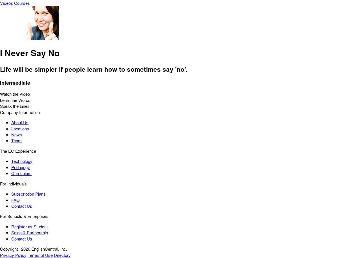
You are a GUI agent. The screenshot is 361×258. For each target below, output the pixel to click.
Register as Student (29, 226)
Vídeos (6, 3)
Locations (20, 129)
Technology (21, 161)
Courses (22, 3)
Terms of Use (40, 255)
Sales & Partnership (29, 232)
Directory (62, 255)
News (16, 134)
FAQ (15, 200)
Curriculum (21, 173)
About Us (19, 122)
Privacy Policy (13, 255)
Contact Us (21, 206)
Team (16, 140)
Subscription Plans (28, 194)
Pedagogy (20, 167)
